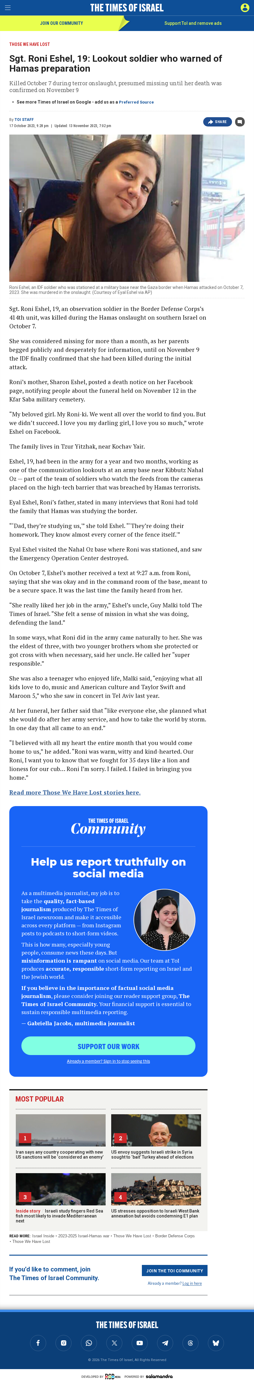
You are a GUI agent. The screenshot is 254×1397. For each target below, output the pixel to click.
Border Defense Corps (175, 1236)
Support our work (108, 1046)
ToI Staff (24, 120)
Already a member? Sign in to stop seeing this (108, 1061)
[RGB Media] (114, 1376)
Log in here (192, 1283)
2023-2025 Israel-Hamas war (83, 1236)
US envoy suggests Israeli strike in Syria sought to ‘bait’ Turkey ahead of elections (152, 1155)
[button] (245, 7)
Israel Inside (43, 1236)
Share (221, 122)
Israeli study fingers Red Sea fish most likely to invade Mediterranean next (59, 1216)
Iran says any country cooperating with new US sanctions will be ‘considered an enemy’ (59, 1155)
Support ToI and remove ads (193, 23)
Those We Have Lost (132, 1236)
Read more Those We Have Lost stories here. (75, 792)
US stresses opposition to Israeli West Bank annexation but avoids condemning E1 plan (155, 1213)
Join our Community (61, 23)
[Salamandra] (159, 1376)
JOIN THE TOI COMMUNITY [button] (175, 1270)
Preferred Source (136, 102)
